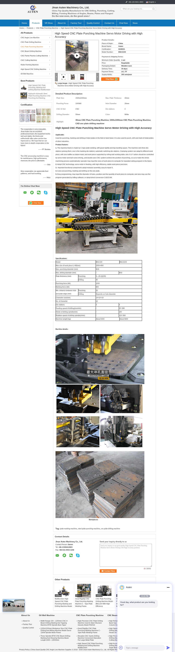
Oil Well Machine (27, 74)
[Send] (168, 648)
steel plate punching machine (89, 529)
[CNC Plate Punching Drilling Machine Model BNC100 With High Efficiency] (104, 591)
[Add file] (121, 648)
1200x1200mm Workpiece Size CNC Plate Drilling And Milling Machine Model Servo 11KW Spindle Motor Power (56, 630)
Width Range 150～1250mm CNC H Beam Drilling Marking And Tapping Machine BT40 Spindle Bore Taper (54, 623)
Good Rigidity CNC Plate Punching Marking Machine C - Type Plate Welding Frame (84, 602)
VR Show (49, 23)
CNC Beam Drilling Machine (31, 51)
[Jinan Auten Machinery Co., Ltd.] (34, 9)
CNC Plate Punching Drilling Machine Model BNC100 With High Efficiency (104, 602)
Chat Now (123, 23)
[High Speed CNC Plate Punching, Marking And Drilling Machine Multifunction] (24, 87)
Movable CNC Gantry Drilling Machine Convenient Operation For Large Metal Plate (89, 638)
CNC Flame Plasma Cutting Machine (34, 56)
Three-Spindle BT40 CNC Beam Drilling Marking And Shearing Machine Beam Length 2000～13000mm (55, 638)
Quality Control (93, 23)
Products (36, 23)
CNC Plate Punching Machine (47, 28)
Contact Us (109, 23)
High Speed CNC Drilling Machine (33, 69)
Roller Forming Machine (30, 65)
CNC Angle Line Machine (30, 38)
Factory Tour (76, 23)
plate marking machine (68, 529)
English (151, 2)
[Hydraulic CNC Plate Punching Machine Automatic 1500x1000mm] (77, 55)
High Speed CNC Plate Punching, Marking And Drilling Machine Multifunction (39, 87)
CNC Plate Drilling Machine (31, 42)
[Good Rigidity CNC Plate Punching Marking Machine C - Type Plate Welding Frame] (84, 591)
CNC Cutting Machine (29, 60)
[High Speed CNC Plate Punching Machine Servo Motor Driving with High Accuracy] (73, 77)
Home (24, 23)
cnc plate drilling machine (110, 529)
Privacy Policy (24, 650)
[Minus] (168, 587)
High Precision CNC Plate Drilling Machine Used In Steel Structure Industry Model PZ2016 (90, 623)
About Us (62, 23)
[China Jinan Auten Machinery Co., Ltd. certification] (27, 115)
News (135, 23)
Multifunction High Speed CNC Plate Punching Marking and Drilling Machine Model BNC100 (63, 604)
